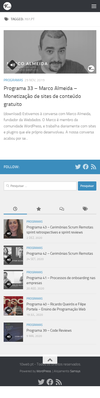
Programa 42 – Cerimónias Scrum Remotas (59, 253)
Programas (13, 80)
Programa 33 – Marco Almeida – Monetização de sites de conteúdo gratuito (42, 96)
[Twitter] (78, 167)
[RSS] (93, 167)
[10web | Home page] (8, 6)
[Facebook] (86, 167)
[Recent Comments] (61, 209)
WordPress (43, 371)
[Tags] (85, 209)
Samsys (75, 371)
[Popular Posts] (38, 209)
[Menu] (94, 6)
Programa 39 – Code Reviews (49, 330)
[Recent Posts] (15, 209)
